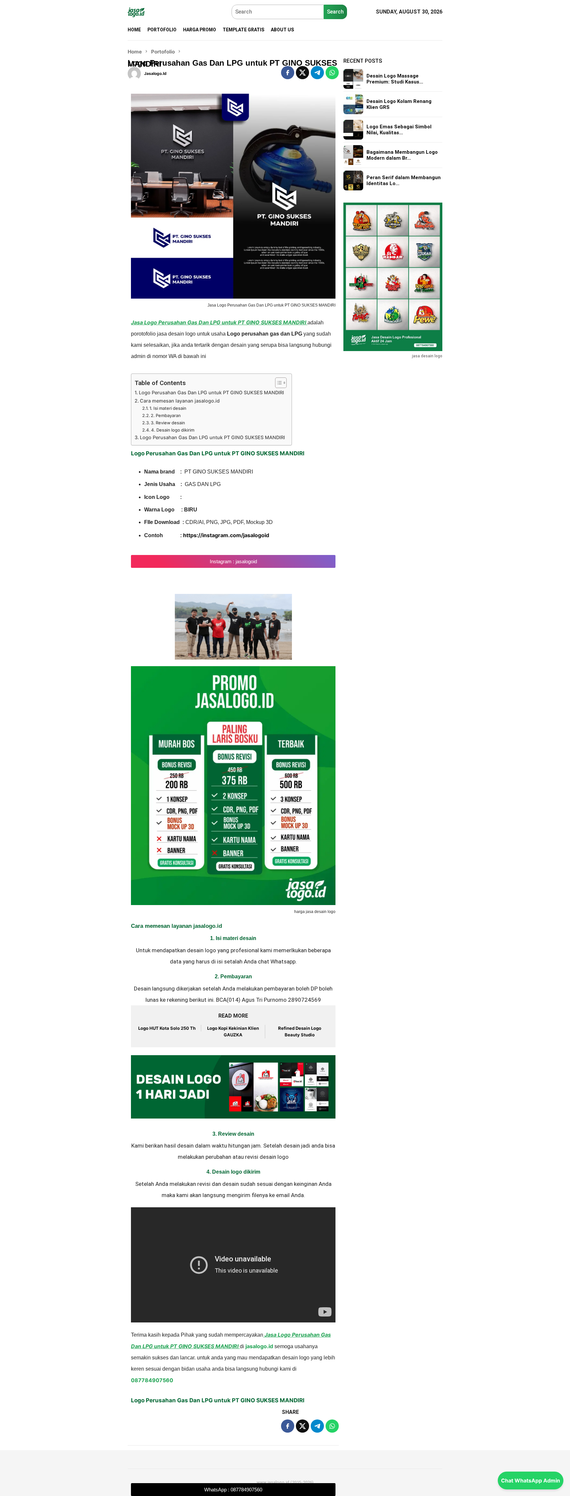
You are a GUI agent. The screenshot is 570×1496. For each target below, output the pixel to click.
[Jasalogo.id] (136, 12)
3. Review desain (168, 422)
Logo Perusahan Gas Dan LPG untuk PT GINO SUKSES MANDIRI (211, 392)
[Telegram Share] (317, 72)
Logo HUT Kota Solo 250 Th (167, 1028)
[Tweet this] (302, 72)
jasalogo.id (259, 1346)
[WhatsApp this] (332, 72)
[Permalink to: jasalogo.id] (134, 73)
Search (335, 12)
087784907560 (152, 1380)
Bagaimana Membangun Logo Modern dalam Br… (402, 155)
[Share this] (287, 72)
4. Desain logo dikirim (172, 430)
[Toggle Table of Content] (277, 382)
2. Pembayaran (166, 415)
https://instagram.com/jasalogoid (226, 535)
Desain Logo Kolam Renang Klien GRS (398, 104)
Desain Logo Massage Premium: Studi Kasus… (394, 79)
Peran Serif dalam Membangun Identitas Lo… (403, 180)
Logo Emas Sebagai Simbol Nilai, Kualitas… (398, 130)
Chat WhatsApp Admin (530, 1480)
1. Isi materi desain (167, 408)
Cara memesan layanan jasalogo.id (180, 401)
